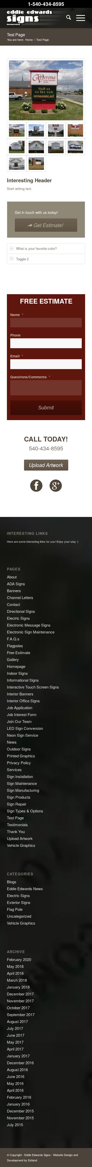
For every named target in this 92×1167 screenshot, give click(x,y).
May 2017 (15, 1042)
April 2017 (15, 1049)
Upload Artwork (46, 465)
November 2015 (20, 1117)
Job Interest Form (22, 714)
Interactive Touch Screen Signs (33, 687)
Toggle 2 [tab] (22, 258)
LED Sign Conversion (25, 728)
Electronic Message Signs (29, 625)
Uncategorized (19, 916)
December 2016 (20, 1062)
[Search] (66, 18)
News (12, 742)
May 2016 (15, 1083)
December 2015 (20, 1110)
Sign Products (18, 797)
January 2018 (18, 987)
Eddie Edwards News (25, 888)
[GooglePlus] (56, 485)
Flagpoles (15, 645)
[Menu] (78, 18)
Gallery (13, 659)
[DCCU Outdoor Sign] (36, 130)
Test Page (16, 34)
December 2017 (20, 993)
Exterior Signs (18, 902)
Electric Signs (18, 618)
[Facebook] (36, 485)
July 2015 (15, 1124)
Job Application (19, 707)
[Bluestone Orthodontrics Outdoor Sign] (17, 147)
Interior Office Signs (23, 700)
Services (14, 769)
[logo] (38, 18)
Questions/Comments (30, 377)
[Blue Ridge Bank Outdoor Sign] (56, 147)
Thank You (16, 831)
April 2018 (15, 973)
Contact (13, 604)
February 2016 (19, 1097)
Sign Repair (16, 804)
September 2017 (20, 1014)
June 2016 (15, 1076)
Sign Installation (20, 776)
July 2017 (15, 1028)
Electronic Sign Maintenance (30, 631)
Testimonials (17, 824)
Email (16, 356)
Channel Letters (20, 597)
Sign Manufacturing (23, 790)
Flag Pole (14, 909)
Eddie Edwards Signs (37, 1155)
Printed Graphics (21, 755)
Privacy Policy (19, 762)
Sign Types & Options (25, 810)
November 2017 (20, 1000)
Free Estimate (18, 652)
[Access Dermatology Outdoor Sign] (36, 147)
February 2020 (19, 959)
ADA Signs (16, 583)
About (12, 576)
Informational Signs (23, 680)
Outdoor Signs (19, 748)
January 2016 (18, 1104)
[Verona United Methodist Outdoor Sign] (46, 90)
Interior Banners (20, 693)
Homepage (16, 666)
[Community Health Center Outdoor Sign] (36, 163)
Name (16, 315)
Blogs (11, 881)
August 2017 (17, 1021)
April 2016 (15, 1090)
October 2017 (18, 1007)
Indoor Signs (17, 673)
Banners (14, 590)
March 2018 (17, 980)
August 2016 (17, 1069)
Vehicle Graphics (21, 845)
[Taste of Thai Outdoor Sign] (17, 163)
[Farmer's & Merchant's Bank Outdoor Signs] (56, 130)
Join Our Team (19, 721)
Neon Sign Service (22, 735)
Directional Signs (21, 611)
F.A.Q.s (13, 638)
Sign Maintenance (22, 783)
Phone (15, 335)
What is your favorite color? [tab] (36, 248)
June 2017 (15, 1035)
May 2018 (15, 966)
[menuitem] (66, 18)
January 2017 (18, 1055)
